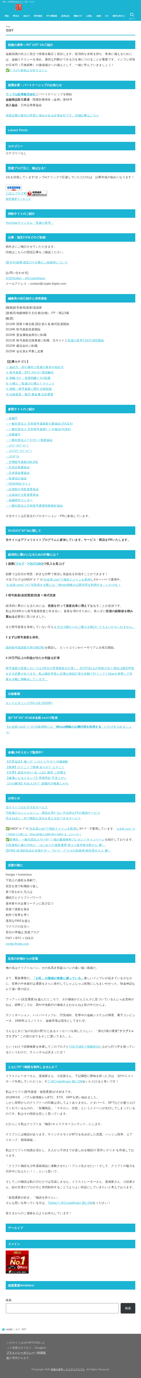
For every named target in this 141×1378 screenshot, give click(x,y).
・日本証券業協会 (18, 467)
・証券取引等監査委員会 (22, 489)
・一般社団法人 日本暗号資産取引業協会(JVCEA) (39, 423)
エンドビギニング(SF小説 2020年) (29, 703)
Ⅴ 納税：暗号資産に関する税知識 (29, 388)
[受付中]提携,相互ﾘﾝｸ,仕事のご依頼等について (37, 262)
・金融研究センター (19, 500)
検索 (9, 1300)
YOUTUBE (34, 563)
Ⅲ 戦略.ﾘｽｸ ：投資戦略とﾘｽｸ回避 (28, 378)
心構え (89, 16)
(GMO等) (39, 647)
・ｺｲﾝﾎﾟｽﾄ (12, 456)
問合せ (16, 16)
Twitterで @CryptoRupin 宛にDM (70, 1202)
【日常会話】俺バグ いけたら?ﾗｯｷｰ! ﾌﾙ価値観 (37, 761)
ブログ (19, 563)
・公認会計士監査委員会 (22, 494)
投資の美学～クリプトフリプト (68, 1369)
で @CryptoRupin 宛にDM (65, 1081)
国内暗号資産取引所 (19, 647)
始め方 (27, 16)
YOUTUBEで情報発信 (84, 1046)
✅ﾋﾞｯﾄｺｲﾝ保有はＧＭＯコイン (27, 70)
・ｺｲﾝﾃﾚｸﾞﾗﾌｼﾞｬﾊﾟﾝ (19, 451)
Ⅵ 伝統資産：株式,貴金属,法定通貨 (29, 394)
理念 (7, 16)
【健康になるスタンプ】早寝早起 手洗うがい (36, 778)
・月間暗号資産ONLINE (22, 462)
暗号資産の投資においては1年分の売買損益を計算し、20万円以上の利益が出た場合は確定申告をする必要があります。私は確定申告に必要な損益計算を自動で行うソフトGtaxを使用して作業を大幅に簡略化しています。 (70, 673)
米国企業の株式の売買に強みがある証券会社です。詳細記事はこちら (52, 115)
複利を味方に (119, 16)
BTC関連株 (51, 16)
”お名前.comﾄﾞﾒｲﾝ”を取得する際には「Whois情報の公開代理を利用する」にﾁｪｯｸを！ (63, 584)
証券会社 (65, 16)
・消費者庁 (13, 434)
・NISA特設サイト (18, 483)
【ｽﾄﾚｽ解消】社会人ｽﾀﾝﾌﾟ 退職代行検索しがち (37, 783)
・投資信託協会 (16, 478)
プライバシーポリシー (20, 1352)
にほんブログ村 (16, 193)
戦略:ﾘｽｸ (78, 16)
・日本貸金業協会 (18, 472)
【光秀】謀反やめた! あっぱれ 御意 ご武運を (36, 772)
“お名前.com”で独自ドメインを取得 (67, 579)
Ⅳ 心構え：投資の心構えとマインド (30, 383)
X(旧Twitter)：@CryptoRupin (25, 278)
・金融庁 (12, 418)
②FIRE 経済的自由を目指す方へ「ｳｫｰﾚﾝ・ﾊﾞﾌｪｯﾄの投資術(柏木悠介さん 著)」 (59, 850)
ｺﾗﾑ (107, 16)
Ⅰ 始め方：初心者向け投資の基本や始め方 (35, 367)
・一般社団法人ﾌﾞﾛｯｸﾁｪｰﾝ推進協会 (29, 440)
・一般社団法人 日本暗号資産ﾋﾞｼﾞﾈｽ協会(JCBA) (38, 429)
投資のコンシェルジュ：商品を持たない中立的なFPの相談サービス (54, 812)
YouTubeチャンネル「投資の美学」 (30, 222)
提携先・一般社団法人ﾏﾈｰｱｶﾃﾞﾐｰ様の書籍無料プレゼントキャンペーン (57, 839)
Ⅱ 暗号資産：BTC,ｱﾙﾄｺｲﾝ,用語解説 (30, 372)
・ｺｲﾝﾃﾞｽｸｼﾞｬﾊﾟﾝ (17, 445)
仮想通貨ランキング (18, 199)
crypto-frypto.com (17, 943)
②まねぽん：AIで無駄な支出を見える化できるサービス (43, 818)
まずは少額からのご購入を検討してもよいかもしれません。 (94, 626)
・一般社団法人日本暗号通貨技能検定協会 (34, 505)
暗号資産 (38, 16)
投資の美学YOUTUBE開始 (86, 340)
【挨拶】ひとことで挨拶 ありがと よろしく (35, 767)
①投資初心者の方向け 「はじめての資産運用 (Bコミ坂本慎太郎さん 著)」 (56, 845)
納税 (99, 16)
